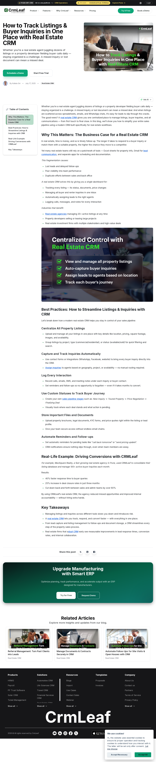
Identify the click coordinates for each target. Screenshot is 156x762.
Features (46, 10)
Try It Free (125, 11)
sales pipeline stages (73, 399)
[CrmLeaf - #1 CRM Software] (14, 10)
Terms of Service (133, 695)
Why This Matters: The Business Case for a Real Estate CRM (19, 119)
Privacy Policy (131, 700)
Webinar (70, 700)
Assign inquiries (53, 368)
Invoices (99, 685)
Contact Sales (72, 695)
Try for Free (66, 595)
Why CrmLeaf (62, 10)
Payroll (11, 685)
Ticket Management (17, 700)
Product (33, 10)
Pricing (92, 10)
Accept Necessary (119, 755)
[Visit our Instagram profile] (65, 733)
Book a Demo (143, 11)
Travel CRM (42, 690)
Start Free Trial (41, 73)
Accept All (142, 755)
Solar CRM (13, 695)
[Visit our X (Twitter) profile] (76, 733)
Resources (79, 10)
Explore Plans (117, 3)
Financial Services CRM (45, 696)
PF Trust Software (16, 690)
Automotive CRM (45, 680)
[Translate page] (142, 3)
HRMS (11, 680)
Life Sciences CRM (45, 685)
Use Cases (71, 690)
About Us (129, 680)
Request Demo (89, 595)
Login (149, 3)
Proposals (100, 680)
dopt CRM (73, 531)
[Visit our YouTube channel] (54, 733)
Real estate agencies (56, 214)
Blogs (68, 680)
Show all (11, 706)
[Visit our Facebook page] (70, 733)
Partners (129, 690)
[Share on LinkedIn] (87, 552)
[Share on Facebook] (94, 552)
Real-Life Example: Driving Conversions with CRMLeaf (19, 141)
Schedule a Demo (15, 73)
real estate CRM (68, 117)
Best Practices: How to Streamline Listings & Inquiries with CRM (18, 130)
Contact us (130, 685)
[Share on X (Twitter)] (80, 552)
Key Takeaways (15, 149)
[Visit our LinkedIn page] (60, 733)
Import (69, 685)
